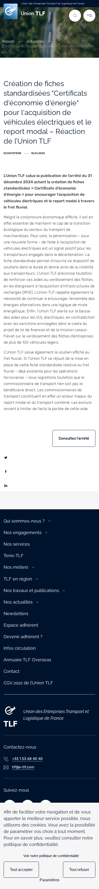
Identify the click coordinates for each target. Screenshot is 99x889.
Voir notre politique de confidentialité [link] (51, 856)
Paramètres (49, 880)
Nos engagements (23, 532)
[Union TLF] (10, 715)
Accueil (8, 41)
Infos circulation (20, 648)
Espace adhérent (21, 625)
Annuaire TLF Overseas (27, 659)
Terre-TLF (14, 555)
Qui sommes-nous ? (24, 520)
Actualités (35, 41)
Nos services (17, 544)
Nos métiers (16, 567)
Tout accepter (21, 870)
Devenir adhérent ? (23, 636)
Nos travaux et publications (31, 590)
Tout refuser (79, 870)
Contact (11, 671)
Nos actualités (18, 602)
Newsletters (16, 613)
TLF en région (18, 578)
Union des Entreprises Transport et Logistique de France (52, 3)
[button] (75, 16)
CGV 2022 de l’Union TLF (28, 682)
